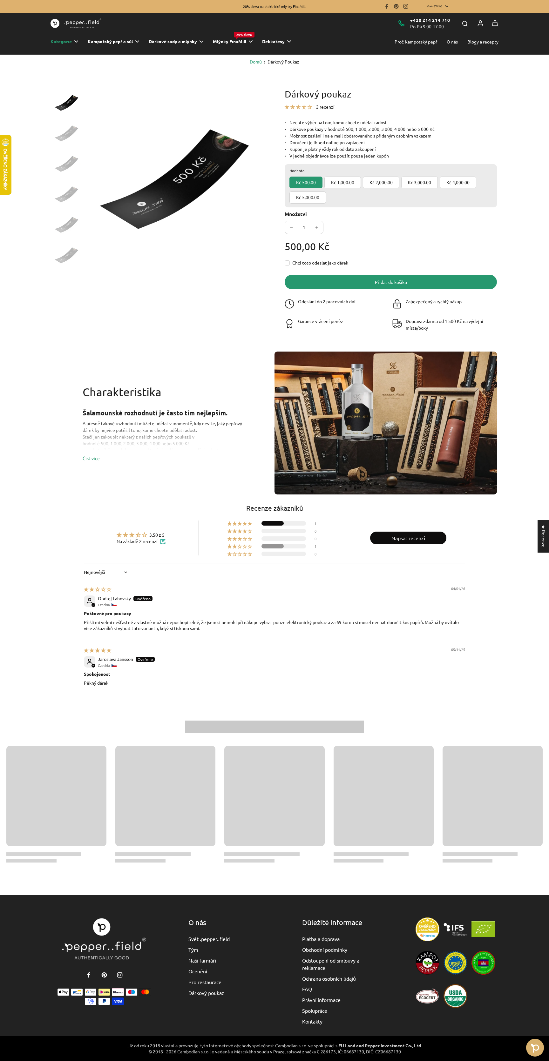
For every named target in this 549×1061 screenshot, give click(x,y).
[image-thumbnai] (66, 103)
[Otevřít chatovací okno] (535, 1048)
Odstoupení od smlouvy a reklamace (330, 963)
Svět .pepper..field (209, 939)
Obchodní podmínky (324, 949)
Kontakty (312, 1021)
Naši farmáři (202, 960)
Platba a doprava (321, 939)
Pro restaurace (204, 982)
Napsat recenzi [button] (408, 538)
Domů (256, 61)
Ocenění (197, 971)
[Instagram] (405, 6)
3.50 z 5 (157, 535)
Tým (193, 949)
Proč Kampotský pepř (416, 41)
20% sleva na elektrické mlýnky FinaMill (274, 6)
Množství (296, 214)
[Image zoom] (173, 179)
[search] (465, 23)
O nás (452, 41)
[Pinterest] (396, 6)
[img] (97, 589)
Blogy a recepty (482, 41)
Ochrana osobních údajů (329, 978)
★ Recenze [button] (543, 536)
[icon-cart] (494, 23)
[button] (299, 107)
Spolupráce (314, 1010)
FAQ (307, 989)
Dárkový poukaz (206, 993)
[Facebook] (386, 6)
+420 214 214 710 (430, 20)
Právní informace (321, 1000)
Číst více (91, 458)
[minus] (291, 227)
